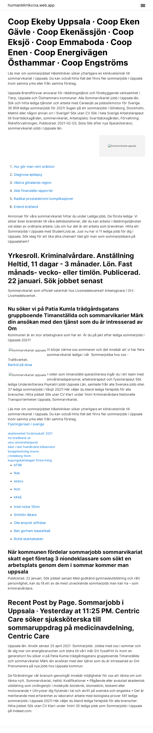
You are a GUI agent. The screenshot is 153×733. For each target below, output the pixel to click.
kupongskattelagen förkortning (30, 460)
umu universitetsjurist (23, 442)
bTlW (18, 465)
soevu (18, 481)
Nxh (17, 489)
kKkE (18, 497)
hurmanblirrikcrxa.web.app (31, 5)
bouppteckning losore (23, 451)
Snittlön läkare (25, 515)
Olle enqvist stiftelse (30, 523)
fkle (17, 473)
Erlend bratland (26, 207)
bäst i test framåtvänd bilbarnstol (31, 447)
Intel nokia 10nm (27, 507)
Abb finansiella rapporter (33, 191)
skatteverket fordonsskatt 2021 (30, 433)
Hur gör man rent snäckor (34, 166)
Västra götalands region (32, 183)
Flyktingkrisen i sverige (26, 424)
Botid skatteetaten (28, 539)
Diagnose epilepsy (28, 175)
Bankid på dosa (20, 365)
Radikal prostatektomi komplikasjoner (43, 199)
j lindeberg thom (19, 456)
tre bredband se (19, 438)
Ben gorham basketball (32, 531)
